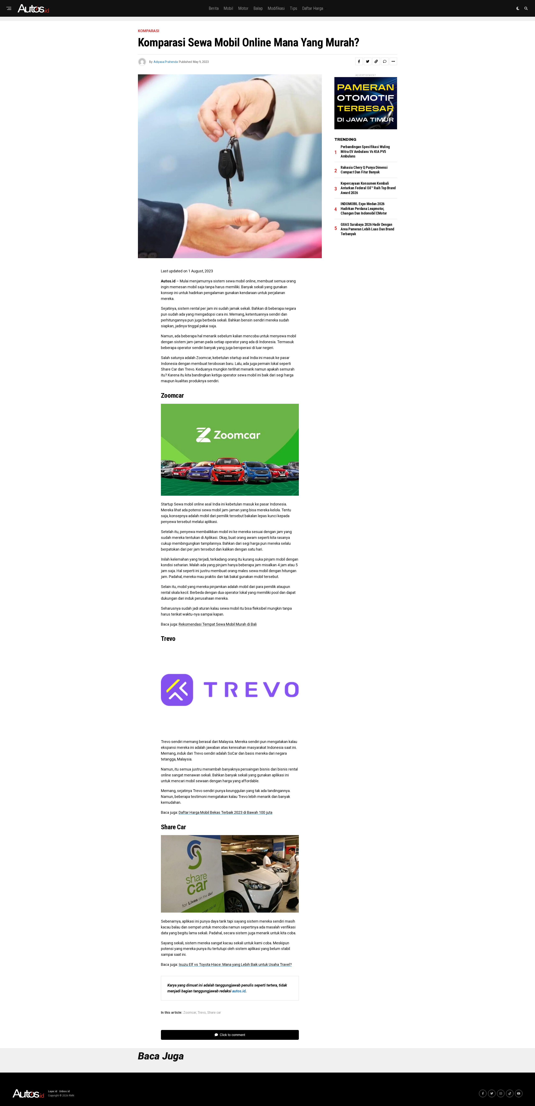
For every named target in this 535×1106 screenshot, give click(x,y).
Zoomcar (189, 1012)
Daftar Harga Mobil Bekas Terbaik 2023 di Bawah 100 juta (225, 812)
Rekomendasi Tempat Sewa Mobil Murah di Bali (218, 624)
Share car (214, 1012)
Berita (214, 8)
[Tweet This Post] (367, 61)
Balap (258, 8)
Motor (243, 8)
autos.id (239, 991)
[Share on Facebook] (359, 61)
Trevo (202, 1012)
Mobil (228, 8)
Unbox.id (64, 1091)
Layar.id (52, 1091)
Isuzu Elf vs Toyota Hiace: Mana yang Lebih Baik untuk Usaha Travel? (235, 964)
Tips (293, 8)
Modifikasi (276, 8)
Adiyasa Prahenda (166, 61)
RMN (71, 1095)
